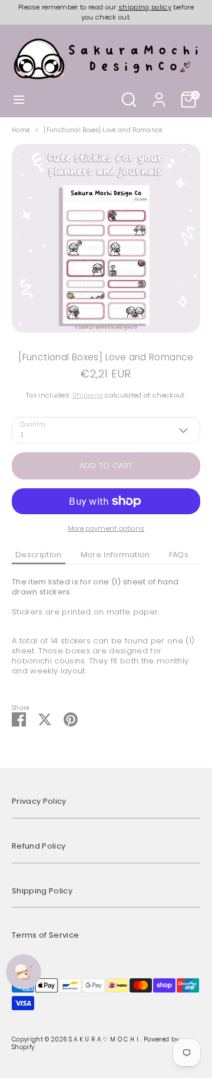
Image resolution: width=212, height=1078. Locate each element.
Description (38, 554)
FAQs (178, 554)
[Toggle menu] (19, 99)
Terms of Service (45, 935)
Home (20, 130)
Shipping (88, 395)
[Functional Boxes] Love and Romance (103, 130)
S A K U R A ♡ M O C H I (105, 1039)
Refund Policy (38, 846)
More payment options (106, 528)
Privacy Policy (39, 801)
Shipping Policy (42, 890)
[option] (106, 238)
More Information (115, 554)
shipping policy (144, 7)
